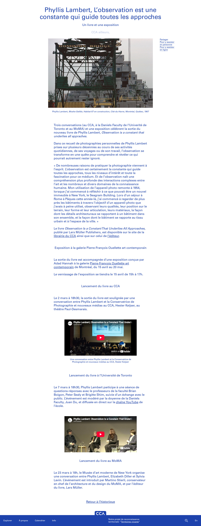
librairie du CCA (65, 236)
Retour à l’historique (100, 502)
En (196, 521)
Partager (164, 40)
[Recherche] (186, 521)
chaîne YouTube (127, 402)
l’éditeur (113, 236)
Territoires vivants (130, 522)
